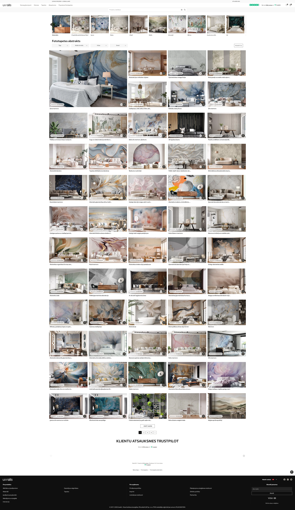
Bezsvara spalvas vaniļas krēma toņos (140, 358)
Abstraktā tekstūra (55, 171)
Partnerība (193, 495)
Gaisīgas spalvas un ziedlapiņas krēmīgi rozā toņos (61, 233)
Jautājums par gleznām (10, 495)
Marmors (211, 327)
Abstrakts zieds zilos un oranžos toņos (61, 389)
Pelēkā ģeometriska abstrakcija (98, 295)
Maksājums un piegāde (10, 498)
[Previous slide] (51, 24)
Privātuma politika (135, 488)
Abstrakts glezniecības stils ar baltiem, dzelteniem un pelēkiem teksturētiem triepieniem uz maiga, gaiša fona (100, 202)
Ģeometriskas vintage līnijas (177, 77)
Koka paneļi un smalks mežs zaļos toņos (219, 77)
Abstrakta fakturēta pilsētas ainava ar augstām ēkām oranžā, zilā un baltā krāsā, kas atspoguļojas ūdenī (180, 389)
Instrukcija (6, 502)
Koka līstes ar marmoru (176, 233)
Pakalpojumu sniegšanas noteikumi (201, 488)
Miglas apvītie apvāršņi (215, 420)
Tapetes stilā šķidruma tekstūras (99, 171)
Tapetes (66, 491)
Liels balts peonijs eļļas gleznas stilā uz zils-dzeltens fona (100, 389)
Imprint (132, 491)
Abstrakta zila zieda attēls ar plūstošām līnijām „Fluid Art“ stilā (100, 358)
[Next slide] (243, 24)
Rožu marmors (173, 358)
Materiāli (6, 491)
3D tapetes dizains (174, 139)
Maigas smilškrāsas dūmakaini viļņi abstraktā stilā (219, 295)
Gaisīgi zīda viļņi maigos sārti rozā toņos (140, 202)
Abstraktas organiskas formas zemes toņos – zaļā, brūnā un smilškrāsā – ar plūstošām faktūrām (61, 264)
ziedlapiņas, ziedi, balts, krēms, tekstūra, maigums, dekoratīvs (140, 108)
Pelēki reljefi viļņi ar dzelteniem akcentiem (180, 171)
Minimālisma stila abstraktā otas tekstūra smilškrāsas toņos (219, 171)
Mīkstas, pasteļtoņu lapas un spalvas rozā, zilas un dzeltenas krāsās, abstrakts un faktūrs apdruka (61, 327)
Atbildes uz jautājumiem (10, 488)
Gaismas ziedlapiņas (95, 327)
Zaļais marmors (134, 389)
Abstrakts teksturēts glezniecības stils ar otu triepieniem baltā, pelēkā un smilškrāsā (61, 358)
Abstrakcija (132, 327)
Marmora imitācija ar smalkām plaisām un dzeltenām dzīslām (219, 233)
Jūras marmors (54, 108)
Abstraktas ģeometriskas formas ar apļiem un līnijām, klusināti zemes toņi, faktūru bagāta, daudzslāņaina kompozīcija (180, 295)
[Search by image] (181, 10)
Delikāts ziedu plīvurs (175, 108)
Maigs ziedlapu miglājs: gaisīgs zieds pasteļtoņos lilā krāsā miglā (219, 389)
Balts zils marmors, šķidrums (138, 139)
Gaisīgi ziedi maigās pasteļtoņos (138, 233)
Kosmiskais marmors (56, 202)
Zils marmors (212, 108)
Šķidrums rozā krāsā (135, 171)
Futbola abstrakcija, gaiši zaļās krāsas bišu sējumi (140, 420)
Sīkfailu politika (195, 491)
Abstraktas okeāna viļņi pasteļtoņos (140, 264)
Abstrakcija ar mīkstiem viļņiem (138, 77)
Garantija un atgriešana (71, 488)
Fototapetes (144, 470)
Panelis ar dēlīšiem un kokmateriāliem (219, 139)
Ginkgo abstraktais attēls (215, 264)
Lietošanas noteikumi (136, 495)
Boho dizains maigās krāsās (177, 420)
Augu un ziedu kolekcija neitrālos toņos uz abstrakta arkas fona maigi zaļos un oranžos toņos (100, 139)
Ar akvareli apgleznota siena (137, 295)
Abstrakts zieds (54, 295)
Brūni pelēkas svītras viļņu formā (178, 327)
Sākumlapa (136, 470)
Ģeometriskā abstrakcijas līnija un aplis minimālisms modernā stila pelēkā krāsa (180, 264)
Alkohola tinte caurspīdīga (97, 420)
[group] (80, 25)
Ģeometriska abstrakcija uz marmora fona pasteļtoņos (219, 202)
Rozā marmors (93, 264)
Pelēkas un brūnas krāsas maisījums (60, 139)
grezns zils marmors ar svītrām (59, 420)
